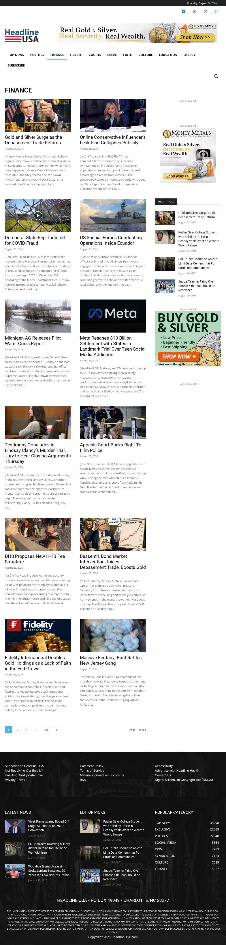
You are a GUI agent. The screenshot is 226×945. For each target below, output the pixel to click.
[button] (216, 76)
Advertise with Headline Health (177, 770)
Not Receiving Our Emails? (24, 770)
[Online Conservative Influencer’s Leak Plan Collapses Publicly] (113, 115)
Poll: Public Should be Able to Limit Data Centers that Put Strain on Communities (197, 263)
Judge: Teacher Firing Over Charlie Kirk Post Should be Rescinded (196, 286)
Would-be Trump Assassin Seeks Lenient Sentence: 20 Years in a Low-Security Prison (49, 871)
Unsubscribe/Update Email (24, 775)
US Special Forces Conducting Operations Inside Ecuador (111, 240)
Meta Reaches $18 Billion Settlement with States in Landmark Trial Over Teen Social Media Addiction (112, 346)
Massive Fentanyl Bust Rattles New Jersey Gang (111, 660)
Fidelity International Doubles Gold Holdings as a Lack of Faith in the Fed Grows (38, 663)
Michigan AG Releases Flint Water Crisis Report (33, 340)
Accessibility (164, 766)
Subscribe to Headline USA (24, 766)
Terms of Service (92, 770)
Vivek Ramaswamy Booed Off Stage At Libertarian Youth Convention (48, 826)
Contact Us (163, 775)
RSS (83, 780)
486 (46, 730)
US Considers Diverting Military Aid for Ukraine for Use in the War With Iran (49, 848)
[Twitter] (205, 11)
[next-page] (56, 729)
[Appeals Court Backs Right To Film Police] (113, 422)
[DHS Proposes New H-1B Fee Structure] (38, 534)
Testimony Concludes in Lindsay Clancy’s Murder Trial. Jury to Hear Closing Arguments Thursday (38, 453)
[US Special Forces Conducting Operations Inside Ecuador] (113, 215)
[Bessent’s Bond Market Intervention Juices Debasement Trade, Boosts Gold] (113, 534)
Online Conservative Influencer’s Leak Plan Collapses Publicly (113, 140)
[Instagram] (216, 11)
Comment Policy (91, 766)
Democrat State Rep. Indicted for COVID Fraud (35, 240)
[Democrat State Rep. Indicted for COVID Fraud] (38, 215)
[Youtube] (183, 11)
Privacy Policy (15, 780)
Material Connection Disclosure (102, 775)
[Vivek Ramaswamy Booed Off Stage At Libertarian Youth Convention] (15, 826)
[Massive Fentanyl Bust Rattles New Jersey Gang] (113, 635)
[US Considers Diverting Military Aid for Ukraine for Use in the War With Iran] (15, 849)
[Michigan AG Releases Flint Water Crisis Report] (38, 316)
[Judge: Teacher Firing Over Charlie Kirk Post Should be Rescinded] (165, 286)
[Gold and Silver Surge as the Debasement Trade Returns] (38, 115)
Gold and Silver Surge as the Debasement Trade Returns (33, 140)
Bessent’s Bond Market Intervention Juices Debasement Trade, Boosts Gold (113, 562)
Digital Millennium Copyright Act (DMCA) (184, 780)
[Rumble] (194, 11)
